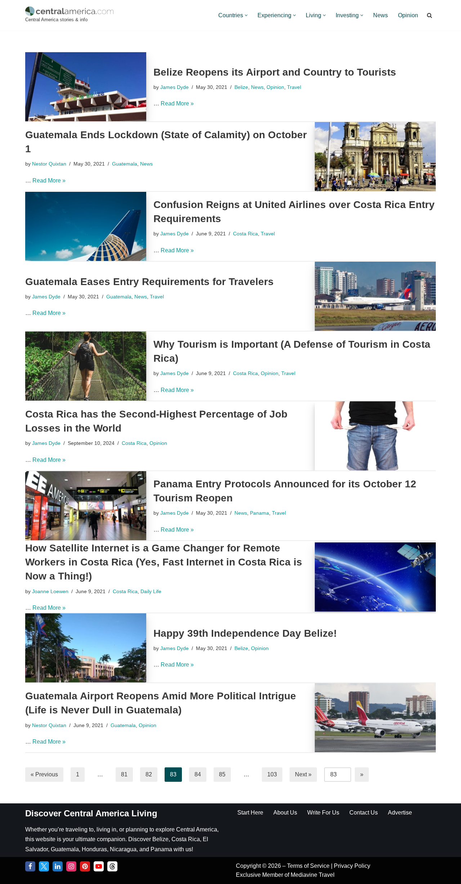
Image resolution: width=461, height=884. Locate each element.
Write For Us (323, 812)
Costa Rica (245, 233)
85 (222, 774)
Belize (241, 87)
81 (124, 774)
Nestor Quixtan (49, 164)
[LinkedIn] (58, 866)
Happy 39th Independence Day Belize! (245, 633)
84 (197, 774)
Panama (259, 513)
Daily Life (150, 591)
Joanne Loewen (50, 591)
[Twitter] (44, 866)
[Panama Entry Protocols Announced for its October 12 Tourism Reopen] (85, 505)
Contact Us (363, 812)
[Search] (429, 15)
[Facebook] (30, 866)
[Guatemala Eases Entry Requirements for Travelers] (375, 296)
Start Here (250, 812)
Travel (294, 87)
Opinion (408, 15)
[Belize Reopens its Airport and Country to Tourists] (85, 86)
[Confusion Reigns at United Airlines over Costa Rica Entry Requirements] (85, 226)
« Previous (44, 774)
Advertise (400, 812)
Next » (303, 774)
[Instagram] (71, 866)
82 (149, 774)
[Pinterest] (85, 866)
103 (272, 774)
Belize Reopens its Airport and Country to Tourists (274, 72)
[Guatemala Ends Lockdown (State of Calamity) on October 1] (375, 156)
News (380, 15)
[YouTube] (99, 866)
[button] (246, 15)
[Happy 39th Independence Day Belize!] (85, 647)
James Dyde (174, 87)
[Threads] (112, 866)
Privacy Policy (352, 866)
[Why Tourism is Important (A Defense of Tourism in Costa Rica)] (85, 366)
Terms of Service (309, 866)
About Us (285, 812)
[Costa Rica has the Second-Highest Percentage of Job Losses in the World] (375, 435)
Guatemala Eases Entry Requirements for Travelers (149, 281)
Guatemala (124, 164)
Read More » (177, 103)
